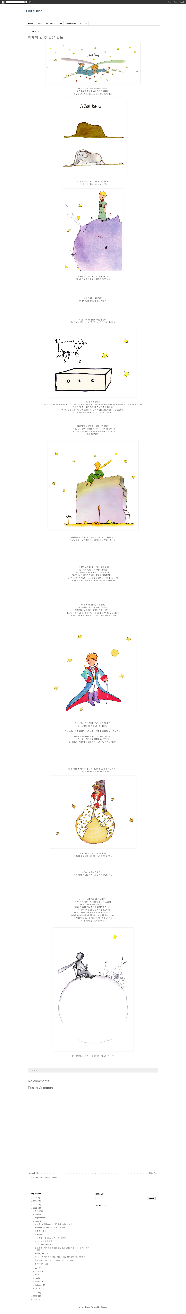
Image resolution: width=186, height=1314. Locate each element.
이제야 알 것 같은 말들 (43, 1241)
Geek (40, 23)
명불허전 (38, 1234)
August (38, 1221)
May (37, 1275)
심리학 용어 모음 (41, 1264)
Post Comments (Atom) (48, 1177)
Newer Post (33, 1173)
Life (60, 23)
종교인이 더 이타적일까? (44, 1245)
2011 (35, 1293)
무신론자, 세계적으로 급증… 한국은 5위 (50, 1238)
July (37, 1268)
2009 (35, 1300)
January (38, 1288)
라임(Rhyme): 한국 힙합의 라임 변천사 (50, 1228)
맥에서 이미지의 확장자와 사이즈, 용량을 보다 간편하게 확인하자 (60, 1257)
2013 (35, 1205)
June (37, 1271)
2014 (35, 1201)
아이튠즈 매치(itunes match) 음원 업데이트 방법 (53, 1224)
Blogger (104, 1307)
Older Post (153, 1173)
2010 (35, 1296)
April (37, 1278)
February (39, 1285)
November (39, 1211)
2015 (35, 1198)
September (39, 1218)
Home (93, 1173)
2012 (35, 1208)
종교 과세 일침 (40, 1231)
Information (50, 23)
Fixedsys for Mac (41, 1254)
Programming (71, 23)
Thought (83, 23)
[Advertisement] (93, 1161)
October (38, 1214)
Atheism (31, 23)
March (38, 1282)
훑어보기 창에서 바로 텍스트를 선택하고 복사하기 (54, 1260)
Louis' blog (34, 11)
